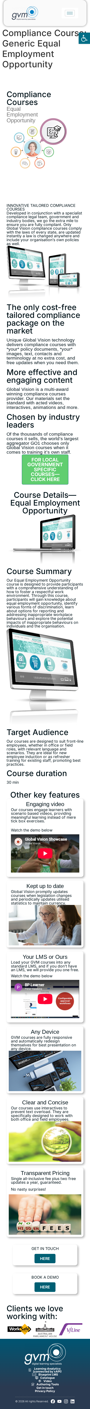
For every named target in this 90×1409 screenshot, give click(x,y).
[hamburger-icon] (70, 13)
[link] (84, 38)
